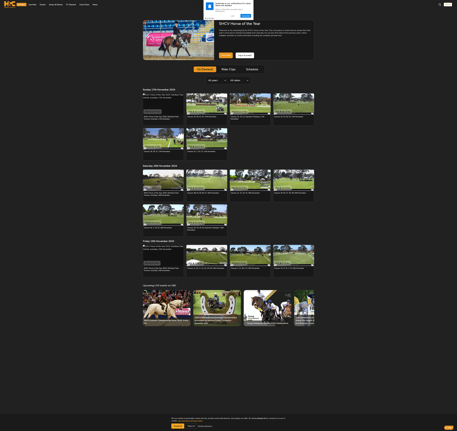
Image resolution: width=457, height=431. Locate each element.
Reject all (191, 426)
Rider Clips (228, 69)
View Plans (84, 4)
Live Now (32, 4)
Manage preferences (205, 426)
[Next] (310, 308)
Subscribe (246, 16)
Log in (448, 4)
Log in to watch (245, 55)
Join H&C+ (21, 5)
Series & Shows (56, 4)
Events (43, 4)
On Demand (205, 69)
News (95, 4)
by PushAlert (210, 18)
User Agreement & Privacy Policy (190, 421)
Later (233, 16)
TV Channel (71, 4)
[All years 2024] (217, 80)
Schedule (252, 69)
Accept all (178, 426)
